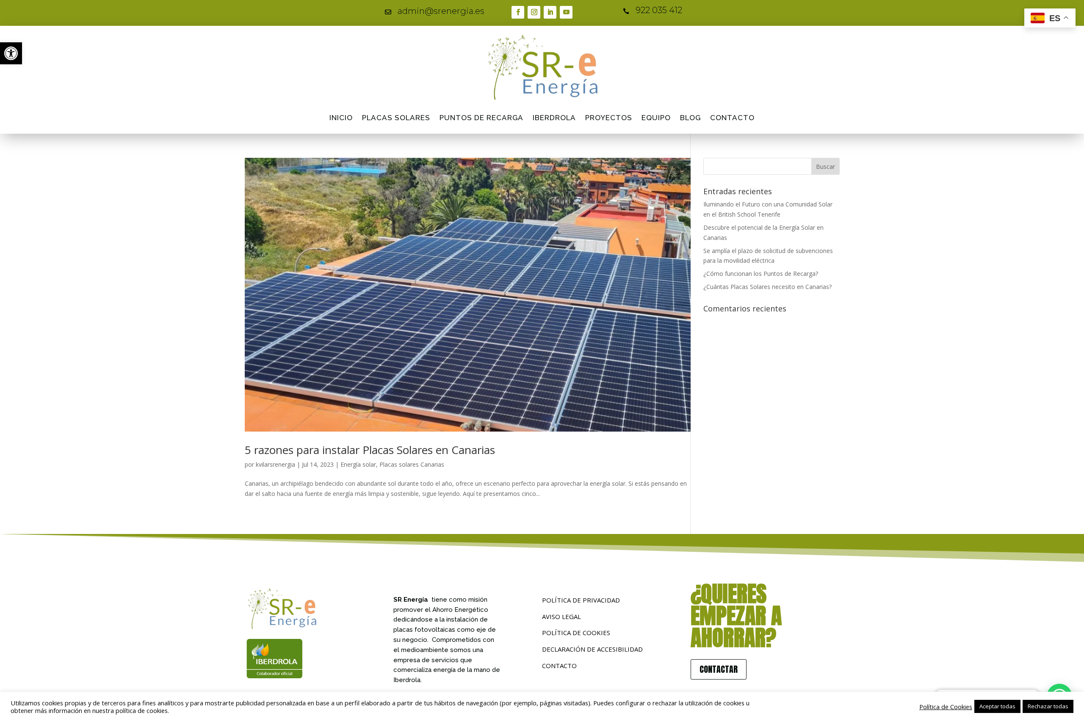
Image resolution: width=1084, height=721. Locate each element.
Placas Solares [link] (396, 117)
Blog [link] (690, 117)
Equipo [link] (656, 117)
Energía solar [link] (358, 464)
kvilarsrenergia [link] (275, 464)
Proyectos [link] (608, 117)
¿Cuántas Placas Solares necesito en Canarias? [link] (767, 287)
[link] (11, 53)
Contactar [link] (719, 669)
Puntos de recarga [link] (481, 117)
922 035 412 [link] (659, 10)
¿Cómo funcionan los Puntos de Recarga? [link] (760, 274)
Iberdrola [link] (554, 117)
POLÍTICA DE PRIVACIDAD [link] (581, 600)
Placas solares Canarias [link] (411, 464)
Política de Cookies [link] (945, 706)
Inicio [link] (341, 117)
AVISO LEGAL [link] (561, 616)
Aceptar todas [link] (997, 706)
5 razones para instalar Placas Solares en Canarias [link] (370, 449)
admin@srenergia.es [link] (441, 11)
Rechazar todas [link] (1048, 706)
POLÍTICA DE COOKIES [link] (576, 632)
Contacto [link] (732, 117)
